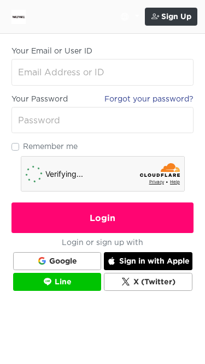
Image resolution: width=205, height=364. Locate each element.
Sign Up (175, 16)
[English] (128, 17)
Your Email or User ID (51, 50)
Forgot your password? (149, 98)
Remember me (50, 146)
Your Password (39, 98)
